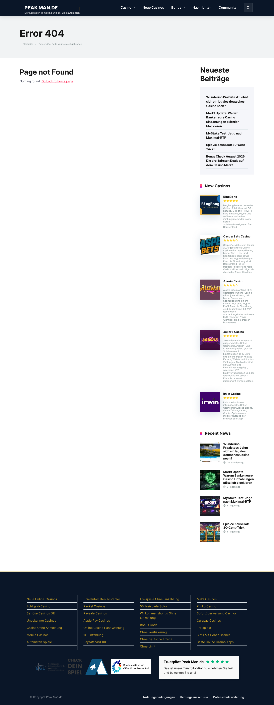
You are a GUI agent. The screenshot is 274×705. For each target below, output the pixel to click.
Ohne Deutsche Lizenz (156, 639)
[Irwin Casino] (210, 411)
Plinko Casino (206, 606)
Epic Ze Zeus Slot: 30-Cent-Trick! (226, 147)
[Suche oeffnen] (248, 7)
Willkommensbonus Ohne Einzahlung (158, 615)
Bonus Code (148, 625)
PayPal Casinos (94, 606)
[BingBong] (210, 214)
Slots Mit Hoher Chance (213, 635)
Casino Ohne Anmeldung (44, 628)
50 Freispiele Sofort (154, 606)
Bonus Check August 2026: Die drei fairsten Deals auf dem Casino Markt (226, 161)
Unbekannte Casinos (41, 620)
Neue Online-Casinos (42, 599)
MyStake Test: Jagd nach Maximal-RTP (224, 135)
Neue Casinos (153, 7)
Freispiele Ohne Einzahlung (159, 599)
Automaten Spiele (39, 642)
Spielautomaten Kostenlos (102, 599)
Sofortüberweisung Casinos (217, 613)
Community (227, 7)
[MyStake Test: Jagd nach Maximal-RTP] (210, 515)
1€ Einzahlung (93, 635)
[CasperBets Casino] (210, 254)
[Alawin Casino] (210, 298)
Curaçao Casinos (209, 620)
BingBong (230, 197)
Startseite (28, 44)
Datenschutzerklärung (228, 697)
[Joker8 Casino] (210, 349)
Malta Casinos (207, 599)
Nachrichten (202, 7)
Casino (126, 7)
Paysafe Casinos (95, 613)
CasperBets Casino (237, 236)
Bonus (176, 7)
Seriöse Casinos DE (41, 613)
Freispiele (204, 628)
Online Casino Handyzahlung (103, 628)
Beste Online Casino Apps (215, 642)
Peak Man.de (41, 8)
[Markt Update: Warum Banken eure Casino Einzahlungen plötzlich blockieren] (210, 489)
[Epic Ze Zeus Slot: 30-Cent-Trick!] (210, 541)
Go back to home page (57, 81)
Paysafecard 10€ (95, 642)
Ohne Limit (147, 646)
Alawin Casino (233, 281)
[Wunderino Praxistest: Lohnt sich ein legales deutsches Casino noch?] (210, 461)
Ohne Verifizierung (153, 632)
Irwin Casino (232, 394)
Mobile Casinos (38, 635)
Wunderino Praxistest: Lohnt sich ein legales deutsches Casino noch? (227, 101)
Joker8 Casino (233, 332)
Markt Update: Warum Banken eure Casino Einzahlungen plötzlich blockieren (222, 119)
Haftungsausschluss (194, 697)
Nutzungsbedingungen (159, 697)
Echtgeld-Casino (38, 606)
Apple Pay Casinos (96, 620)
